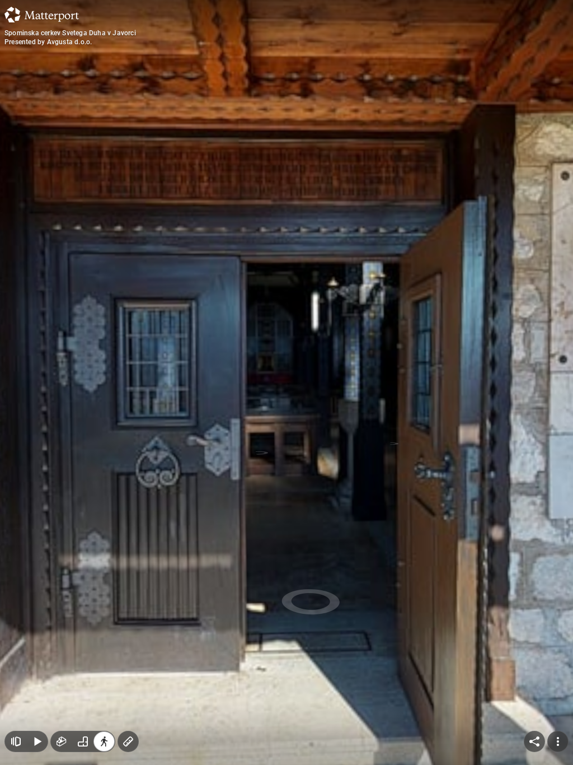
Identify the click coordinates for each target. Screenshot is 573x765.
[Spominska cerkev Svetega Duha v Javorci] (286, 382)
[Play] (37, 741)
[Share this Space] (534, 741)
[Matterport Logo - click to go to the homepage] (41, 14)
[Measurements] (128, 741)
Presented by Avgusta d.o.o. (48, 42)
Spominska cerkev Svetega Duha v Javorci (70, 33)
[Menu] (558, 741)
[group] (82, 741)
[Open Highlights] (16, 741)
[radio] (61, 741)
